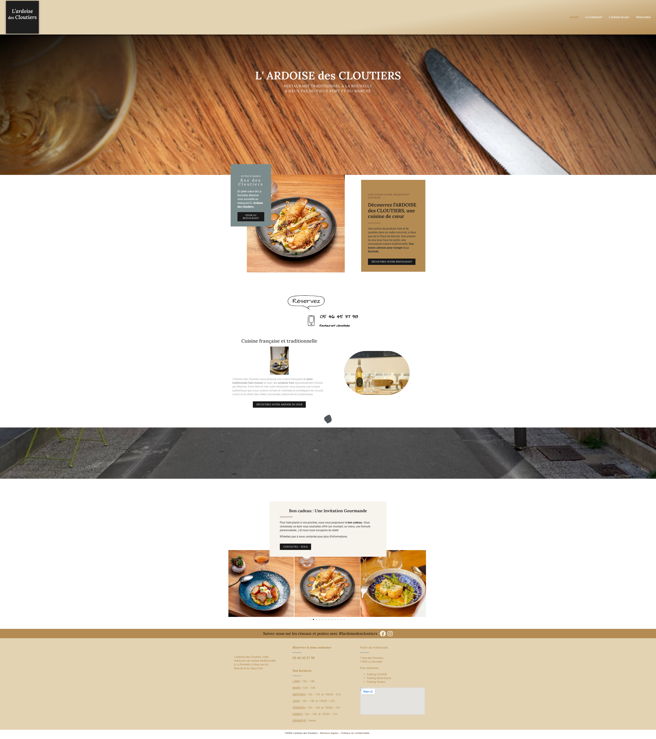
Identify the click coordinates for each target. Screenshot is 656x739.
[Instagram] (390, 634)
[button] (232, 583)
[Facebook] (383, 634)
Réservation (643, 17)
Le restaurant (593, 17)
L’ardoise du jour (619, 17)
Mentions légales (329, 733)
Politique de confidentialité (355, 733)
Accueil (574, 17)
